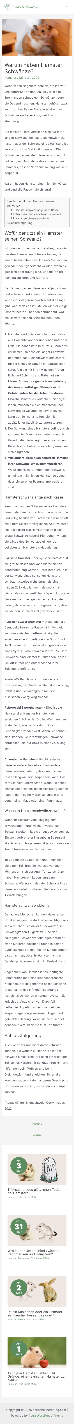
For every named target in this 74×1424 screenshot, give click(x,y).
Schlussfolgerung (21, 223)
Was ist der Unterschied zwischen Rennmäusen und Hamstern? (34, 1252)
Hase (20, 1319)
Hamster (10, 77)
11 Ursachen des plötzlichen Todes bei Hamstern (34, 1191)
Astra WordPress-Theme (46, 1415)
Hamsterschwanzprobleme (32, 218)
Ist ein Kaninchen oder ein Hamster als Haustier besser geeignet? (35, 1313)
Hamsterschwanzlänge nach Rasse (37, 210)
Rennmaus (23, 1258)
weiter (37, 1135)
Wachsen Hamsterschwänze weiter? (38, 214)
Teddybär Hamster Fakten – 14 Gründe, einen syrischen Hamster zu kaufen (36, 1376)
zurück (37, 1124)
